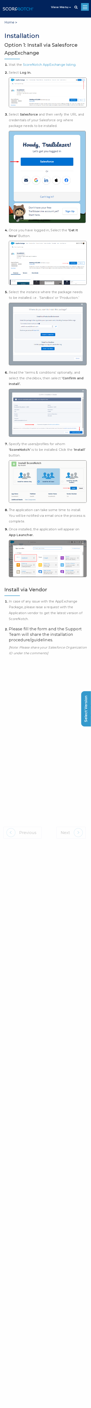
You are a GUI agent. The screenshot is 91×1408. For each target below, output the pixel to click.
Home (10, 22)
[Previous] (23, 833)
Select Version (86, 709)
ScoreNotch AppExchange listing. (49, 65)
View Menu (59, 7)
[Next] (71, 833)
